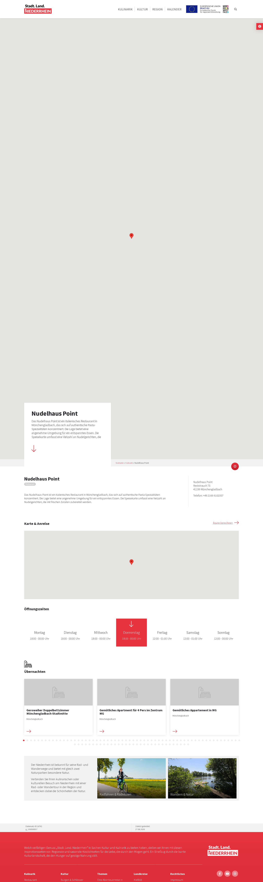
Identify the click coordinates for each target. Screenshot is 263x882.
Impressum (176, 880)
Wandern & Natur (182, 794)
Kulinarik (129, 463)
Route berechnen (223, 523)
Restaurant (30, 880)
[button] (24, 740)
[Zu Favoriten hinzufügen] (235, 466)
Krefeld (138, 880)
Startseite (120, 463)
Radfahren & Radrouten (115, 794)
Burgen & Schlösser (72, 880)
